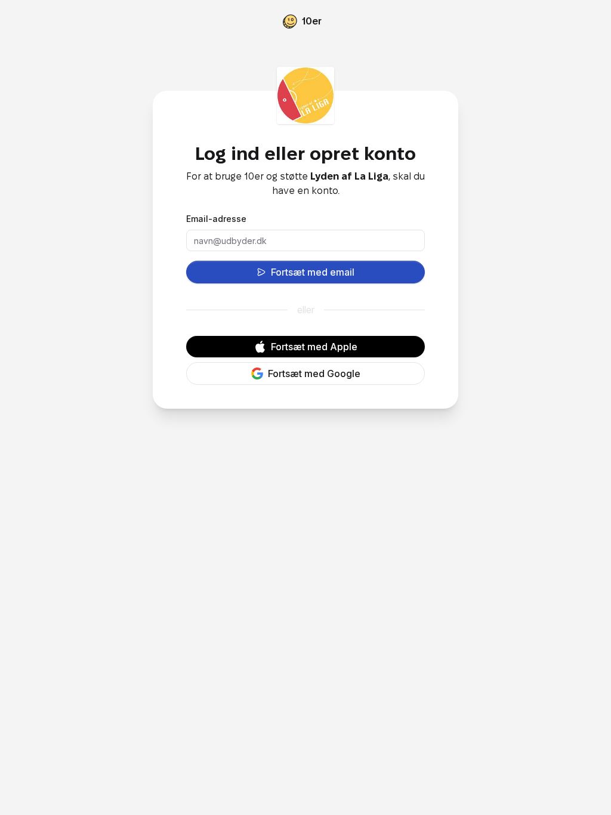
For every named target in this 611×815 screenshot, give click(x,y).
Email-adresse (216, 219)
